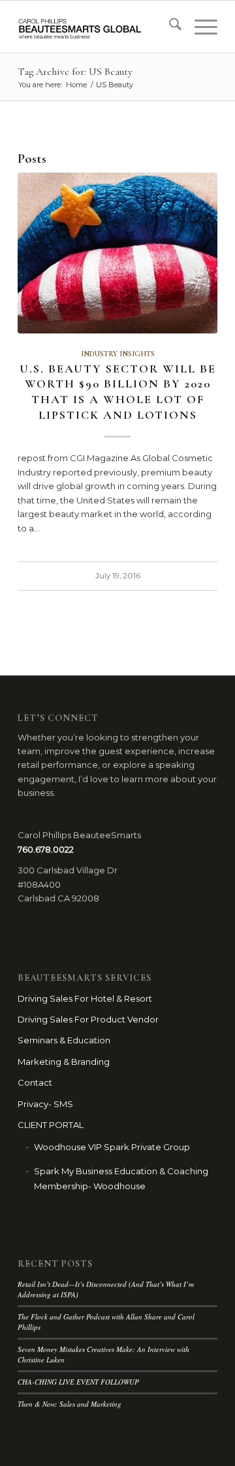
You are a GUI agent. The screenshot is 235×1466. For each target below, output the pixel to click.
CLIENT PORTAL (51, 1125)
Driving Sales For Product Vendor (88, 1019)
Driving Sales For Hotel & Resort (85, 998)
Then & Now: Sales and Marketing (69, 1404)
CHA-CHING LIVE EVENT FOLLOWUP (78, 1382)
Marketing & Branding (64, 1061)
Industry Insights (118, 353)
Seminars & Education (64, 1040)
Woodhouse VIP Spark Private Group (112, 1147)
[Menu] (199, 27)
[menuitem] (168, 27)
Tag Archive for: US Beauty (75, 71)
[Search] (168, 27)
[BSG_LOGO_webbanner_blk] (98, 27)
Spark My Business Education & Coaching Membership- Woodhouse (121, 1178)
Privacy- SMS (45, 1104)
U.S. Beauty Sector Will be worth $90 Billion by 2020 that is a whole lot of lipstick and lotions (118, 391)
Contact (35, 1082)
